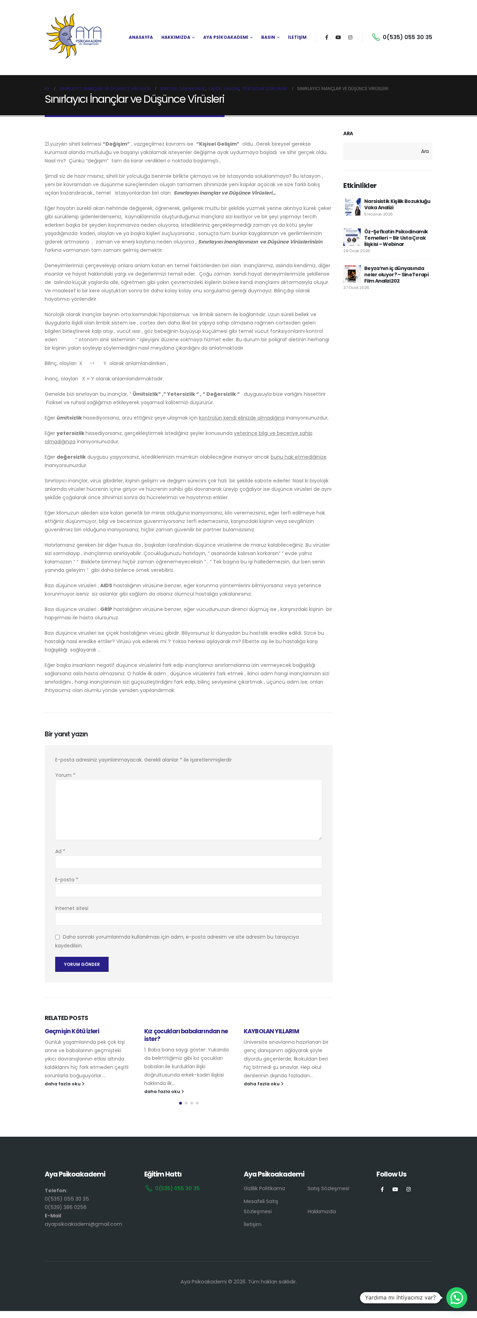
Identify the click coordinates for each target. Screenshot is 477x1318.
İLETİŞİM (297, 37)
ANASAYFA (141, 37)
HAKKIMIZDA (175, 37)
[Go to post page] (352, 207)
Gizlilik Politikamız (264, 1188)
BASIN (268, 37)
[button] (180, 1103)
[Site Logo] (74, 37)
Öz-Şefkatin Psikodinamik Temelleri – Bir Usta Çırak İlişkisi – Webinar (396, 238)
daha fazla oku (63, 1084)
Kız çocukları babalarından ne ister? (186, 1035)
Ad (60, 851)
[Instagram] (350, 37)
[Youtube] (338, 37)
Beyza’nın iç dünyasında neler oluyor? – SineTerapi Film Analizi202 (396, 274)
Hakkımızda (322, 1211)
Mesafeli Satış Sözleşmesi (261, 1206)
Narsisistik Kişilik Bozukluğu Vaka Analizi (397, 204)
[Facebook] (326, 37)
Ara (348, 133)
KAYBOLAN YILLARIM (271, 1031)
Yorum (65, 775)
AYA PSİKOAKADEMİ (225, 37)
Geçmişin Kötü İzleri (72, 1031)
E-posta (66, 879)
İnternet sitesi (71, 908)
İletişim (253, 1224)
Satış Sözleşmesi (328, 1188)
